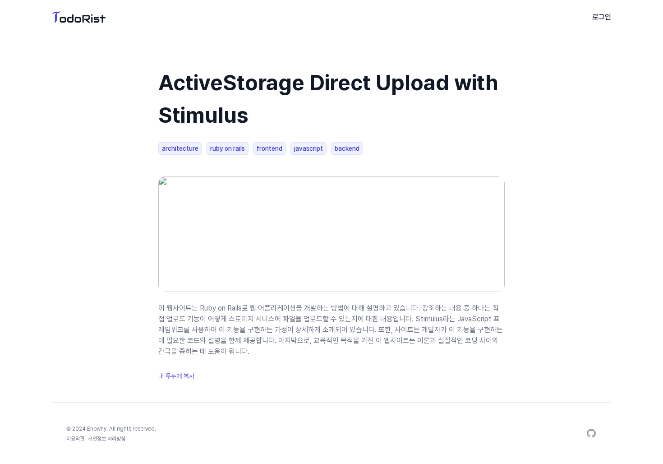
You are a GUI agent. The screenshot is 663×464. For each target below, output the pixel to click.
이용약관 (75, 439)
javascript (308, 148)
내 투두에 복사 (176, 376)
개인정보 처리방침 (106, 439)
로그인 (601, 17)
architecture (180, 148)
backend (347, 148)
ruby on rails (227, 148)
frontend (269, 148)
